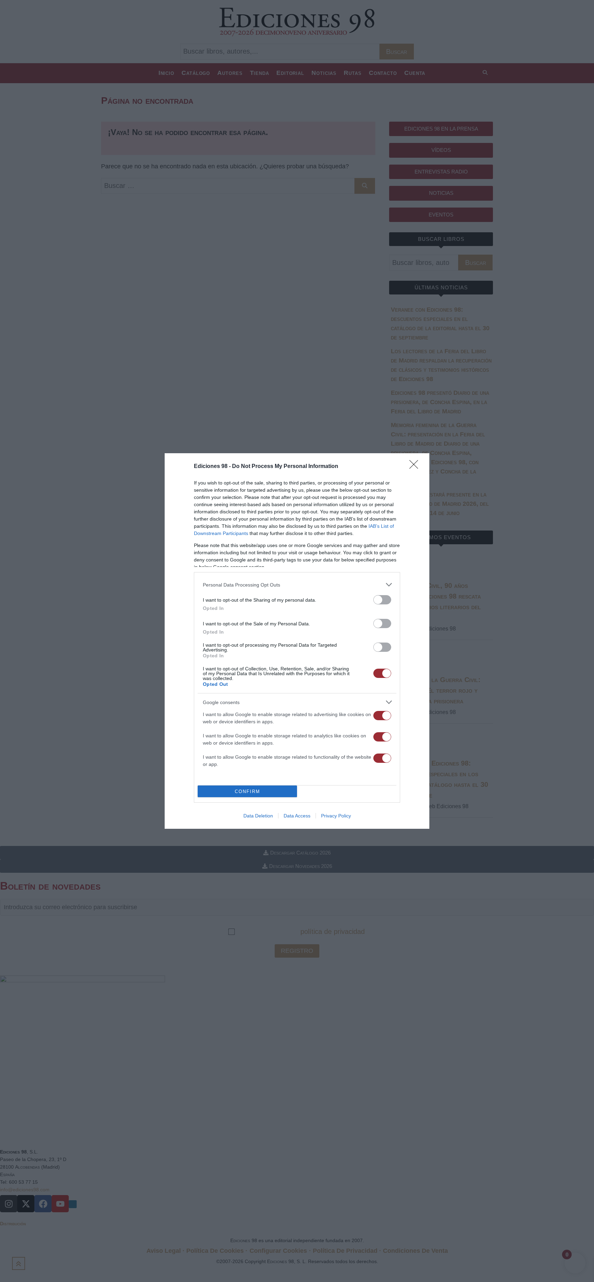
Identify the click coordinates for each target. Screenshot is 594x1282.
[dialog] (297, 641)
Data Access (297, 815)
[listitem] (297, 584)
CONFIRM (247, 791)
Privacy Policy (336, 815)
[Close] (415, 466)
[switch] (382, 599)
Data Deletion (258, 815)
